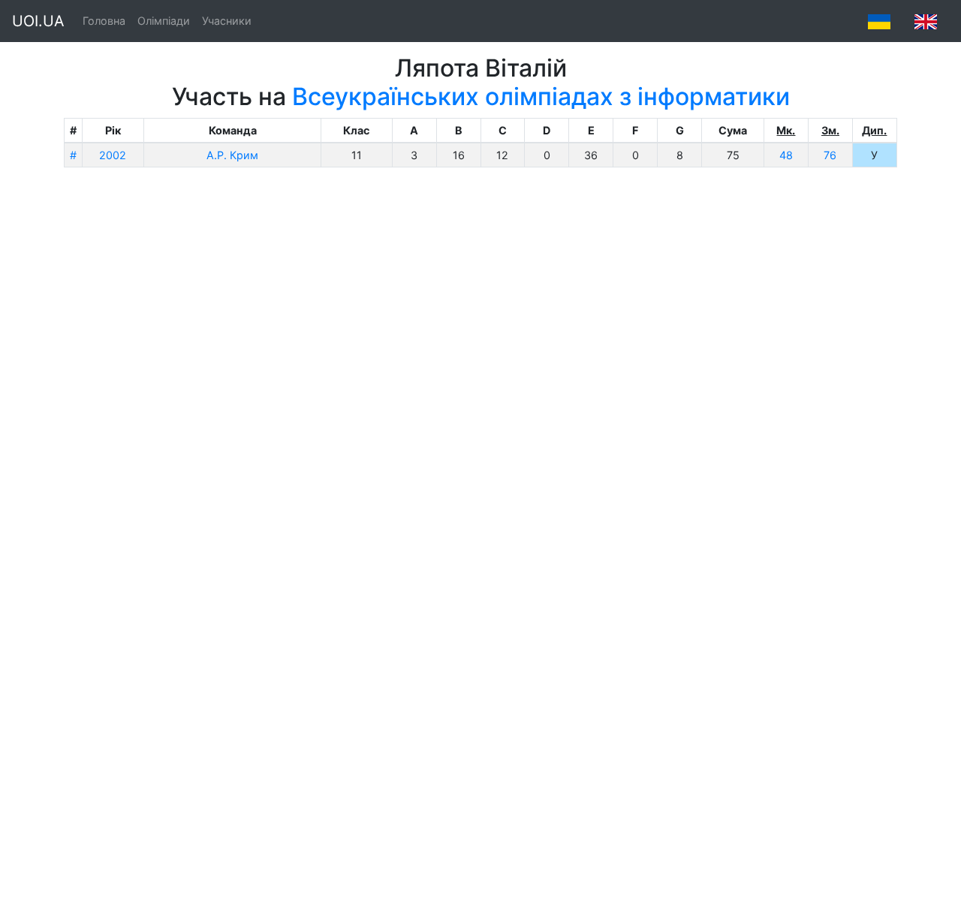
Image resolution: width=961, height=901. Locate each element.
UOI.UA (38, 21)
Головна (104, 20)
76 (830, 155)
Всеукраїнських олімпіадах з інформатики (541, 96)
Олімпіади (163, 20)
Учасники (227, 20)
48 (786, 155)
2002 (112, 155)
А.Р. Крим (232, 155)
